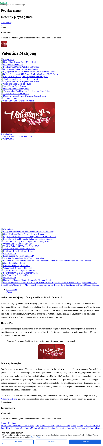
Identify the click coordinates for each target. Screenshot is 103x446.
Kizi (37, 425)
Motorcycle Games (39, 428)
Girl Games (89, 425)
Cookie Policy (36, 437)
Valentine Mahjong (9, 399)
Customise (18, 442)
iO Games (91, 428)
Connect (4, 423)
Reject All (51, 442)
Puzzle (9, 292)
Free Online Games (9, 425)
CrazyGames (11, 289)
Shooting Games (55, 428)
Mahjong (12, 423)
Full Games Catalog (26, 425)
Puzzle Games (46, 425)
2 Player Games (80, 428)
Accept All (85, 442)
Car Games (26, 428)
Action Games (14, 428)
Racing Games (77, 425)
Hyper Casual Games (61, 425)
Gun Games (67, 428)
